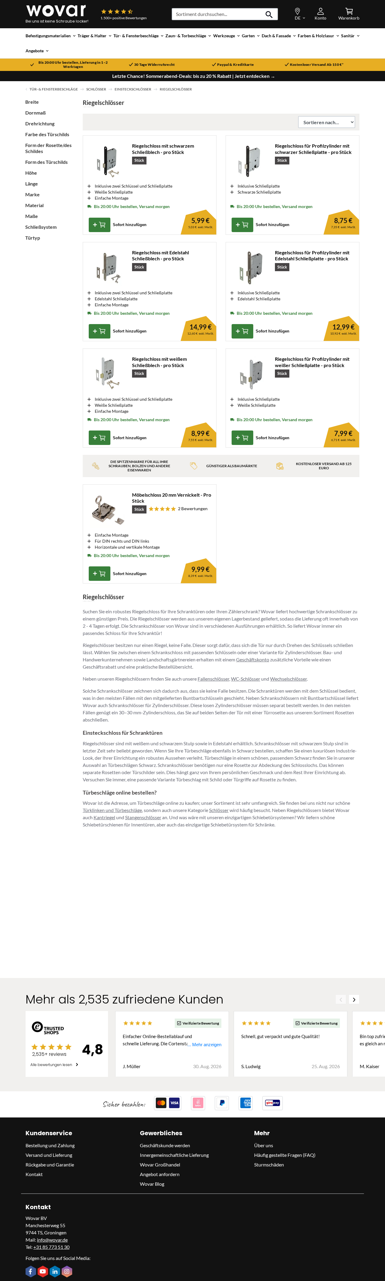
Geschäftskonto (252, 659)
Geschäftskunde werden (165, 1145)
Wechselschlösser (288, 679)
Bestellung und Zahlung (50, 1145)
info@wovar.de (52, 1239)
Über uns (263, 1145)
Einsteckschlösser (133, 89)
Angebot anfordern (160, 1174)
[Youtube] (44, 1272)
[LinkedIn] (56, 1272)
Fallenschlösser (213, 679)
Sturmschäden (269, 1164)
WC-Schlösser (245, 679)
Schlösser (96, 89)
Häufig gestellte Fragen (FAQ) (285, 1154)
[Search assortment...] (269, 14)
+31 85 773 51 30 (51, 1246)
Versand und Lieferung (49, 1154)
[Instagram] (68, 1272)
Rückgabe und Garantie (50, 1164)
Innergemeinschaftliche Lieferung (174, 1154)
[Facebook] (32, 1272)
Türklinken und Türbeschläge (112, 810)
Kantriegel (104, 817)
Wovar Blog (152, 1183)
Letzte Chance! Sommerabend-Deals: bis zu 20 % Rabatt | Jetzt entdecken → (193, 76)
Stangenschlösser (143, 817)
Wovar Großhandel (160, 1164)
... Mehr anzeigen (204, 1044)
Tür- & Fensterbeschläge (53, 89)
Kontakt (34, 1174)
